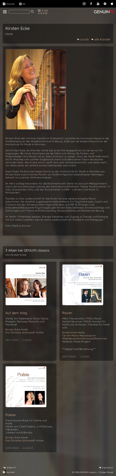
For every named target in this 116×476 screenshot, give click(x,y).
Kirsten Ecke (16, 329)
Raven (67, 313)
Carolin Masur (79, 335)
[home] (4, 12)
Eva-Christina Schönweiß (24, 332)
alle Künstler (102, 39)
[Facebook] (91, 3)
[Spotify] (105, 3)
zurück (84, 39)
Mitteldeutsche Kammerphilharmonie (84, 338)
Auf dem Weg (16, 313)
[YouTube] (98, 3)
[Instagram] (84, 3)
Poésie (10, 415)
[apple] (112, 3)
